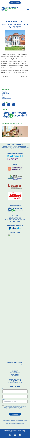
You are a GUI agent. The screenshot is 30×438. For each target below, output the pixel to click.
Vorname (4, 388)
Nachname (4, 394)
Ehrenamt (4, 91)
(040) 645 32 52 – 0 (15, 379)
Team (3, 97)
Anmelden (15, 414)
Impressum (7, 431)
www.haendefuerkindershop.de (15, 364)
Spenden (4, 96)
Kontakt (23, 430)
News (3, 94)
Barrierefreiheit (21, 431)
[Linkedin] (19, 435)
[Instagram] (15, 435)
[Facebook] (10, 435)
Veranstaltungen (6, 98)
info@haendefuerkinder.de (15, 382)
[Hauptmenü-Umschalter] (28, 9)
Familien (4, 92)
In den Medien (5, 93)
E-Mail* (3, 399)
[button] (15, 2)
